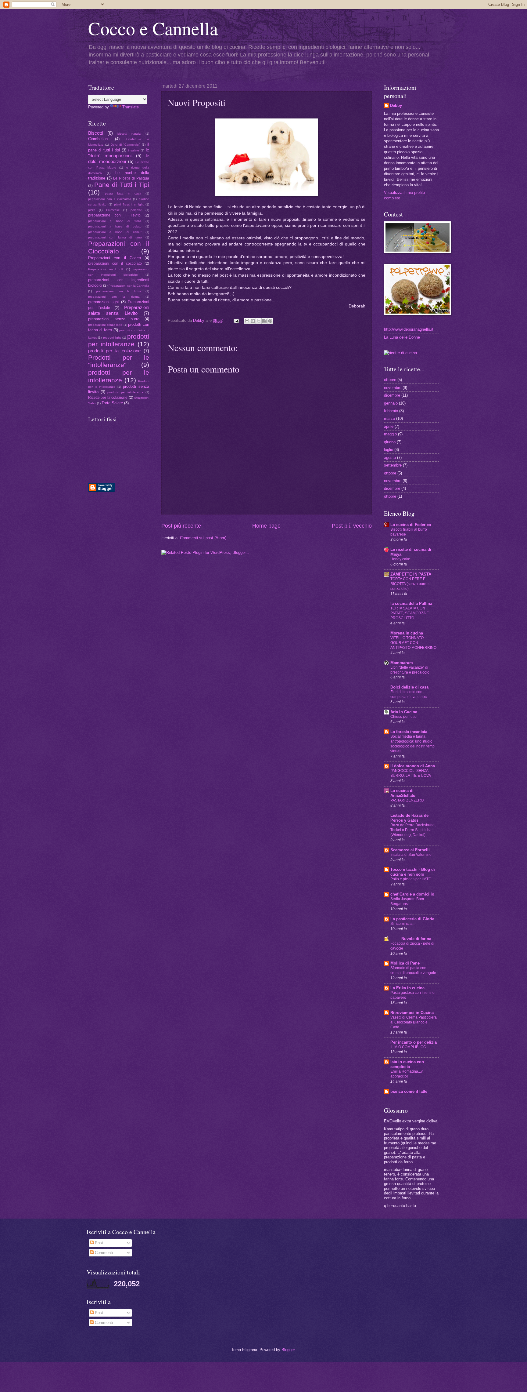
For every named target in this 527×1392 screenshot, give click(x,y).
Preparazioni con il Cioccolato (118, 247)
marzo (389, 418)
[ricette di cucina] (400, 353)
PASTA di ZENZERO (407, 800)
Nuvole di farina (410, 938)
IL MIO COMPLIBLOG (408, 1047)
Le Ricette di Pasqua (131, 178)
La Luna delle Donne (402, 337)
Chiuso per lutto (403, 716)
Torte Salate (112, 403)
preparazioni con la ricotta (114, 296)
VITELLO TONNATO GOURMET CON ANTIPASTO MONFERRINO (413, 643)
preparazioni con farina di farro (115, 237)
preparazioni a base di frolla (114, 221)
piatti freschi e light (128, 204)
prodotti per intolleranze (118, 340)
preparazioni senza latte (105, 324)
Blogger (288, 1349)
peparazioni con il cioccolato (109, 199)
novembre (392, 387)
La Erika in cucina (407, 988)
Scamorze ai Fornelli (410, 850)
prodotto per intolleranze (125, 392)
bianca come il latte (408, 1091)
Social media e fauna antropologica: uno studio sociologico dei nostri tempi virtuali (413, 743)
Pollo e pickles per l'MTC (410, 879)
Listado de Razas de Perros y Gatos (409, 818)
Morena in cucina (406, 633)
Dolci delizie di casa (409, 687)
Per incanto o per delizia (413, 1042)
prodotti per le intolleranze (118, 376)
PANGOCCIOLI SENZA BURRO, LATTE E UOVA (410, 773)
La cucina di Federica (410, 524)
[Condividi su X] (259, 321)
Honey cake (400, 559)
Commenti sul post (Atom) (203, 538)
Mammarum (401, 662)
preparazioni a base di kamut (115, 232)
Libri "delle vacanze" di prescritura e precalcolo (409, 669)
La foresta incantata (408, 731)
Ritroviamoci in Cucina (412, 1012)
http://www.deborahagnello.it (408, 329)
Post (98, 1243)
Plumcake (113, 210)
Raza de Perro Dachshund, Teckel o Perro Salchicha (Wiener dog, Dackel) (413, 830)
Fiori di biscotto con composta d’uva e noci (409, 694)
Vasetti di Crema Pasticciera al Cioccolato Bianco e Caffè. (413, 1022)
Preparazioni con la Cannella (129, 285)
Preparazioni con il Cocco (114, 258)
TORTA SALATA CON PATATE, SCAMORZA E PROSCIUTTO (409, 613)
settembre (393, 465)
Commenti (103, 1252)
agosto (390, 457)
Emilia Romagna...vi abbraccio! (407, 1073)
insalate (133, 150)
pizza (91, 210)
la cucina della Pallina (411, 603)
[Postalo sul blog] (253, 321)
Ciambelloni (98, 138)
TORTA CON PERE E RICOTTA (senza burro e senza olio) (410, 584)
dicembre (392, 395)
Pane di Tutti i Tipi (121, 184)
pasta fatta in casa (123, 193)
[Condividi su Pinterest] (270, 321)
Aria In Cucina (403, 712)
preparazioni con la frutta (118, 291)
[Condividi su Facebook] (264, 321)
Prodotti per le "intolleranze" (118, 361)
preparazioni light (103, 302)
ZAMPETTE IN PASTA (410, 574)
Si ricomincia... (402, 923)
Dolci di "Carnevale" (125, 144)
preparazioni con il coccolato (115, 263)
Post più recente (181, 526)
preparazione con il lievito (114, 215)
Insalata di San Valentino (411, 854)
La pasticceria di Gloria (412, 919)
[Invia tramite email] (247, 321)
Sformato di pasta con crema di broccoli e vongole (413, 970)
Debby (199, 320)
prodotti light (112, 337)
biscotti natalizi (129, 133)
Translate (130, 107)
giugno (390, 442)
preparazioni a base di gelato (115, 226)
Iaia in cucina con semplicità (407, 1064)
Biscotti (95, 133)
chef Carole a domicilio (412, 894)
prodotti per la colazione (114, 350)
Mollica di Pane (405, 963)
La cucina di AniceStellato (402, 793)
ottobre (390, 379)
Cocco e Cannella (153, 28)
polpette (136, 210)
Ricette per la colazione (107, 397)
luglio (388, 449)
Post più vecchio (352, 526)
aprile (388, 426)
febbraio (391, 411)
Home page (266, 526)
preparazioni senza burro (113, 319)
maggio (390, 434)
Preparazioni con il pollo (106, 269)
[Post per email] (236, 320)
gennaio (391, 403)
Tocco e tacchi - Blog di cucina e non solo (412, 872)
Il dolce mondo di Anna (412, 766)
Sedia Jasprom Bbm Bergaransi (407, 901)
